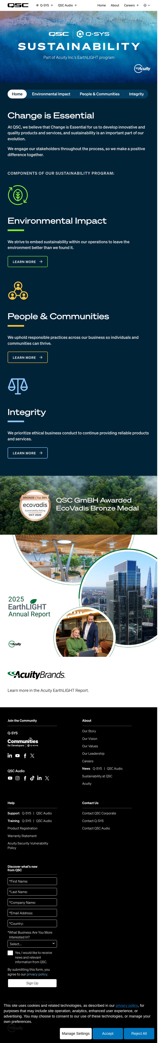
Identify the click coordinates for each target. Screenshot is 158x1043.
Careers (87, 761)
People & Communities (100, 94)
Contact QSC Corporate (99, 813)
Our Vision (89, 739)
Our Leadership (93, 753)
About (86, 720)
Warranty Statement (22, 836)
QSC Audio (16, 770)
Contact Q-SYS (93, 821)
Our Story (89, 731)
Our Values (90, 746)
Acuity (87, 783)
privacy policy (37, 974)
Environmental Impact (51, 94)
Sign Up (32, 983)
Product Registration (22, 828)
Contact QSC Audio (96, 828)
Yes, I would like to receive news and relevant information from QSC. (33, 957)
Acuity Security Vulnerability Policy (28, 845)
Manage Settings (76, 1033)
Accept (107, 1033)
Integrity (136, 94)
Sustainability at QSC (97, 776)
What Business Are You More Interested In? (30, 934)
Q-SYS (13, 732)
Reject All (139, 1033)
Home (17, 94)
